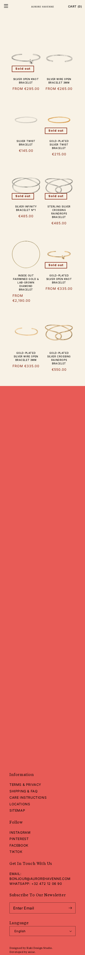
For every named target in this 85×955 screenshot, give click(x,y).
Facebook (18, 845)
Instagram (19, 832)
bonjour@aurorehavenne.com (40, 879)
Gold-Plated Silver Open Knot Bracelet (59, 279)
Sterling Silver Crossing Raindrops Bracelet (59, 211)
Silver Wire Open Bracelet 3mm (59, 81)
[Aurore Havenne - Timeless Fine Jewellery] (42, 6)
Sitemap (17, 810)
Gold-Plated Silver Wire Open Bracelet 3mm (26, 356)
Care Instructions (28, 797)
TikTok (15, 852)
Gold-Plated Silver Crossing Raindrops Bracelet (59, 358)
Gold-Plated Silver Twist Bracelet (59, 144)
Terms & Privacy (25, 785)
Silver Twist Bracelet (26, 143)
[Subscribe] (70, 907)
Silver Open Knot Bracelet (26, 81)
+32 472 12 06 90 (46, 884)
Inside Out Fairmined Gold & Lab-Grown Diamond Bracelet (26, 282)
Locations (19, 804)
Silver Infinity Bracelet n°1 (26, 208)
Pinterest (19, 839)
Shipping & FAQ (23, 791)
